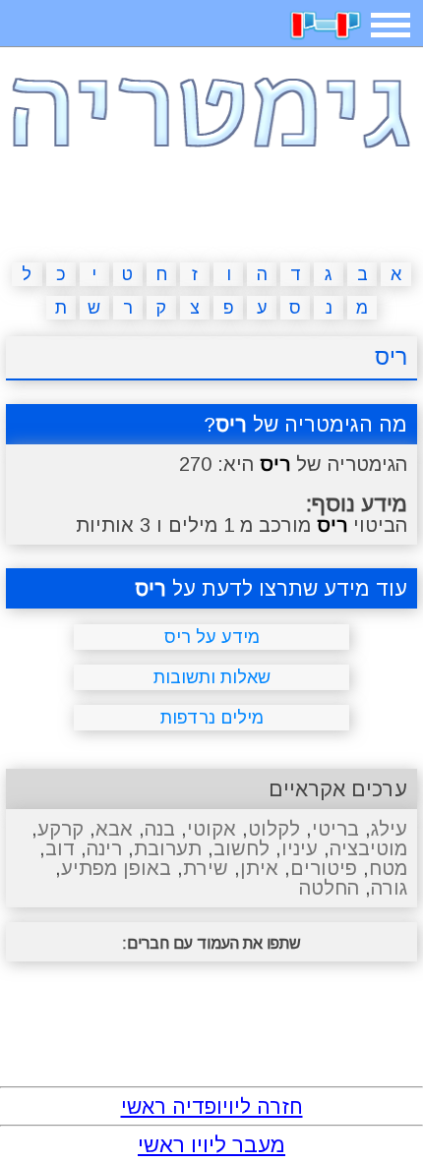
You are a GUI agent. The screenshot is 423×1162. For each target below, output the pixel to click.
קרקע (60, 829)
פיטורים (323, 868)
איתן (259, 868)
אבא (114, 829)
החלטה (329, 888)
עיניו (299, 848)
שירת (205, 868)
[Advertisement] (211, 210)
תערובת (168, 848)
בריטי (335, 829)
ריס (391, 357)
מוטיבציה (368, 848)
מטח (388, 868)
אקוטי (211, 829)
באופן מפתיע (116, 868)
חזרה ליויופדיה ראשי (212, 1106)
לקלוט (274, 829)
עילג (389, 829)
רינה (104, 848)
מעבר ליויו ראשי (211, 1145)
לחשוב (241, 848)
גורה (389, 888)
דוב (60, 848)
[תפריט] (390, 25)
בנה (160, 829)
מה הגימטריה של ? (305, 424)
